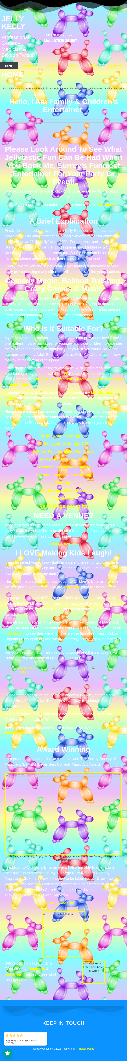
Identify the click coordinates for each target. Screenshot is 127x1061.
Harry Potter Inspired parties (64, 459)
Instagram (13, 974)
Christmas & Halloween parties (63, 467)
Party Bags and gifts (63, 506)
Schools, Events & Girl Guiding (63, 475)
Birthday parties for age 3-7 (63, 436)
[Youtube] (88, 1041)
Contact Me (115, 65)
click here (13, 633)
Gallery (72, 65)
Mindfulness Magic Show (63, 490)
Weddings (63, 482)
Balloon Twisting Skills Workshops (64, 451)
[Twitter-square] (55, 1041)
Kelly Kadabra (62, 903)
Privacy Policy (86, 1048)
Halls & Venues (63, 544)
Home (9, 65)
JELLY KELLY (13, 22)
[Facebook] (39, 1041)
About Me (71, 587)
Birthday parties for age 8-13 (64, 444)
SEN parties (63, 498)
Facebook (36, 969)
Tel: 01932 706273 (59, 35)
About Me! (29, 65)
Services (51, 65)
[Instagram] (72, 1041)
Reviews (92, 65)
